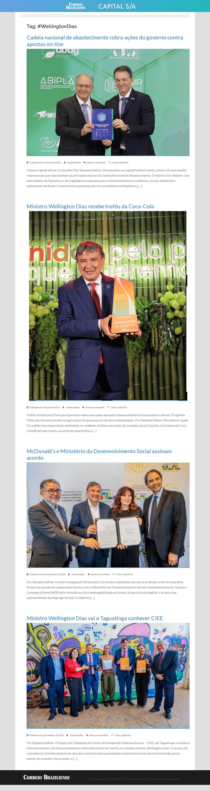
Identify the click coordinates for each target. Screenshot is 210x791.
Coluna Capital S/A (120, 162)
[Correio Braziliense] (78, 5)
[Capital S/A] (117, 5)
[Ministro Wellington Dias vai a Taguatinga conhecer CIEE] (108, 675)
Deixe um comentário (96, 162)
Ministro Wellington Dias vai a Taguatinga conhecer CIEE (95, 618)
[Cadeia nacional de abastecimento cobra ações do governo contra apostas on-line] (108, 102)
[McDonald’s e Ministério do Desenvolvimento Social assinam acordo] (108, 514)
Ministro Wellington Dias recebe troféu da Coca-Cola (90, 206)
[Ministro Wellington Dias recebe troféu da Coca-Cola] (108, 305)
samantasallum (74, 162)
